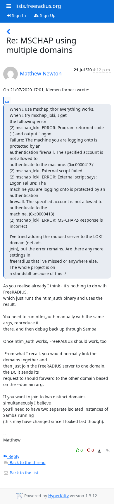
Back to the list (23, 473)
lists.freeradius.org (38, 5)
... (7, 100)
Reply (13, 456)
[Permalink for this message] (108, 451)
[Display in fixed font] (99, 451)
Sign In (18, 15)
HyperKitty (58, 495)
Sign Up (47, 15)
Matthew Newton (41, 73)
